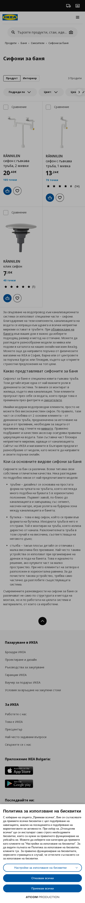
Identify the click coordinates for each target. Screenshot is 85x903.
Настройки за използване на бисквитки (40, 867)
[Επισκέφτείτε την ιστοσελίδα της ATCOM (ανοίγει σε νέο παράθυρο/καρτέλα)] (42, 897)
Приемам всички (42, 888)
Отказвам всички (42, 878)
